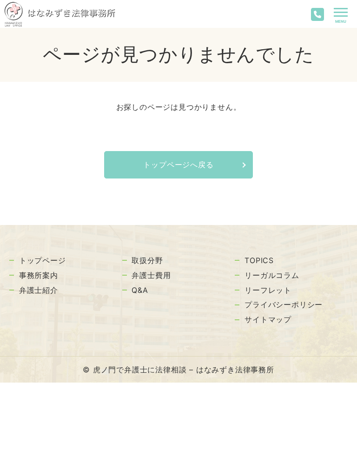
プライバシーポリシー (284, 304)
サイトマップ (268, 319)
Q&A (140, 290)
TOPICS (259, 260)
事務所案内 (38, 275)
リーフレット (268, 290)
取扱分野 (147, 260)
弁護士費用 (151, 275)
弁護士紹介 (38, 290)
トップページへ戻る (178, 165)
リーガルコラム (272, 275)
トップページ (42, 260)
